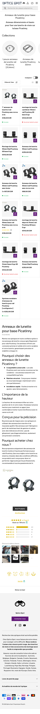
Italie (19, 663)
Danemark (33, 658)
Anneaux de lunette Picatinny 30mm (28, 62)
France (19, 661)
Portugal (6, 668)
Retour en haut (20, 590)
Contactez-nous (20, 619)
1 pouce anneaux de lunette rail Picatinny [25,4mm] (10, 63)
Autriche (31, 656)
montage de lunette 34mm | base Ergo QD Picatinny (10, 264)
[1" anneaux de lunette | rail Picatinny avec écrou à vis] (10, 96)
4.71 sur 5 (25, 520)
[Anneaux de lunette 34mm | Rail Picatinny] (30, 250)
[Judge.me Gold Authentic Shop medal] (15, 574)
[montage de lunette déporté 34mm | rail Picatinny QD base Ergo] (30, 209)
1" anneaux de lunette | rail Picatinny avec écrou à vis (10, 111)
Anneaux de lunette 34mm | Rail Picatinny (30, 263)
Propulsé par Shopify (19, 704)
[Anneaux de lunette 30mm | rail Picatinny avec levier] (10, 172)
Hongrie (7, 663)
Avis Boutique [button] (20, 513)
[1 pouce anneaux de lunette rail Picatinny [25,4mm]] (10, 48)
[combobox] (20, 8)
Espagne (22, 668)
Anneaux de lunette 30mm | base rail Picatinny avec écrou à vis (10, 223)
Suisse (33, 668)
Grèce (34, 661)
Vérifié (20, 581)
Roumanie (14, 668)
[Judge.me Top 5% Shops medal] (33, 574)
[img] (20, 520)
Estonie (6, 661)
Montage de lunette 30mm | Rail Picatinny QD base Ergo (10, 148)
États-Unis (32, 670)
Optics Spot (9, 704)
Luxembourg (9, 665)
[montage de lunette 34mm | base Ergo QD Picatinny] (10, 250)
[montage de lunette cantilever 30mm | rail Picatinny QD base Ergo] (30, 96)
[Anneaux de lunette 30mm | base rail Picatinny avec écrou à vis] (10, 209)
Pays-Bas (18, 665)
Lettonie (25, 663)
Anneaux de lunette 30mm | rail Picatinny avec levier (9, 185)
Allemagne (27, 661)
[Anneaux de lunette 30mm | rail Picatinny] (30, 135)
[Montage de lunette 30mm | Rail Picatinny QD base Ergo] (10, 135)
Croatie (26, 658)
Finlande (13, 661)
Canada (19, 658)
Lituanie (32, 663)
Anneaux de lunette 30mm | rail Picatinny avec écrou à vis (29, 185)
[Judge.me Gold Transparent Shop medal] (21, 574)
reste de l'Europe (21, 670)
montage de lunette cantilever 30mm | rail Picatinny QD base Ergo (29, 111)
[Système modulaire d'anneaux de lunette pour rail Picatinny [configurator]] (10, 287)
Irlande (13, 663)
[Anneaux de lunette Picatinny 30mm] (28, 48)
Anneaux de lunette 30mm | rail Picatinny (29, 147)
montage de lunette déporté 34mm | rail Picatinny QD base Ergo (29, 223)
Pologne (32, 665)
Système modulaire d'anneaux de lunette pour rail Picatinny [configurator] (9, 303)
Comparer (28, 78)
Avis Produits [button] (20, 509)
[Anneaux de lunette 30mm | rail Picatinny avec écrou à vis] (30, 172)
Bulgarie (13, 658)
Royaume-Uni (9, 670)
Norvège (25, 665)
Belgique (6, 658)
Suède (28, 668)
